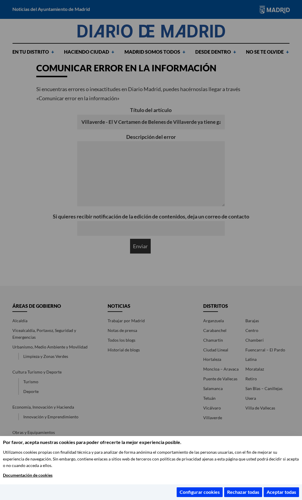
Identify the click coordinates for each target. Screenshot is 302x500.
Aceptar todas (281, 492)
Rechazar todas (243, 492)
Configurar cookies (200, 492)
